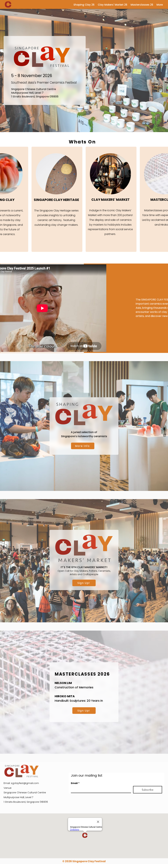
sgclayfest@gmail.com (25, 783)
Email (75, 783)
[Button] (110, 199)
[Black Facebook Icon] (164, 429)
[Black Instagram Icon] (164, 435)
